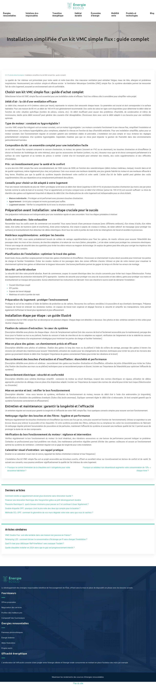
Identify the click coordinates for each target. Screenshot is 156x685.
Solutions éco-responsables (32, 14)
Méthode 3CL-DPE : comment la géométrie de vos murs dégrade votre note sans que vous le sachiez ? (49, 512)
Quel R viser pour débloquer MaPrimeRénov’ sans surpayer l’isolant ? (34, 543)
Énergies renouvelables (9, 14)
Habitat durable (78, 14)
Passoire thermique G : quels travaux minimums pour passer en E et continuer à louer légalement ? (47, 504)
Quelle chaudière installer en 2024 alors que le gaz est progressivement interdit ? (40, 547)
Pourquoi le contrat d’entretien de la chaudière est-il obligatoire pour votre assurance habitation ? (38, 469)
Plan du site (78, 683)
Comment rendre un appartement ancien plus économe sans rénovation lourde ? (39, 496)
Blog (152, 13)
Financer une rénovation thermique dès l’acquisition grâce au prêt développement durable (43, 500)
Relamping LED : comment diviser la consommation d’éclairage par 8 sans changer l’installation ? (46, 539)
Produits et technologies (132, 14)
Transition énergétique (57, 14)
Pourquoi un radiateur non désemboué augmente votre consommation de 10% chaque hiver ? (116, 469)
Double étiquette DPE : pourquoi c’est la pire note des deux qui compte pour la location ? (42, 508)
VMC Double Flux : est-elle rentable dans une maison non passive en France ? (38, 535)
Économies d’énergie (96, 14)
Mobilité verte (115, 14)
